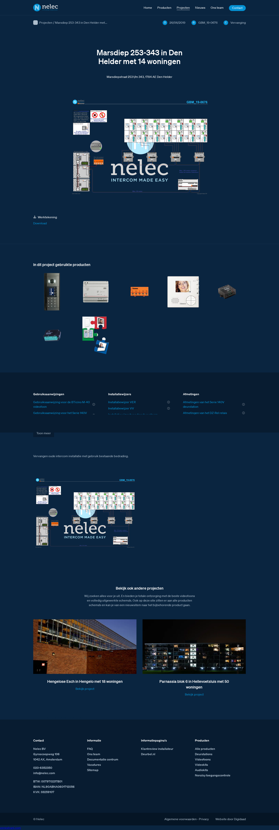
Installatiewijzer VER (122, 402)
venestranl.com (10, 828)
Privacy (204, 819)
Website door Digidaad (230, 819)
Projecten (45, 22)
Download (40, 223)
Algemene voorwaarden (180, 819)
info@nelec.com (44, 773)
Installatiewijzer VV (121, 408)
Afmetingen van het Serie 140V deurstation (203, 404)
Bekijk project (85, 689)
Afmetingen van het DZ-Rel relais (205, 413)
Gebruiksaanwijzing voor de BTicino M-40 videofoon (61, 404)
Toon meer (43, 433)
